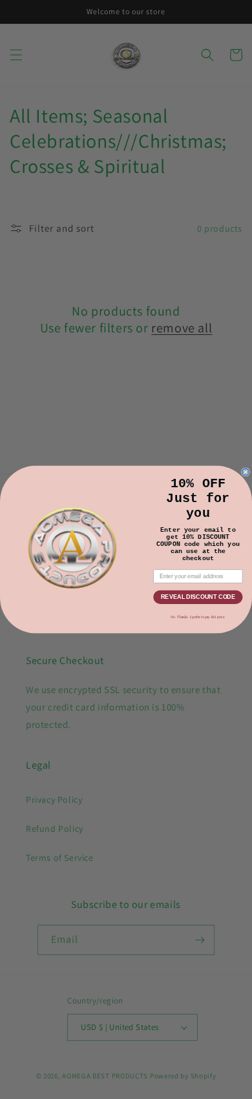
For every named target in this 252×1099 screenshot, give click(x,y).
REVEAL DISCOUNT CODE (198, 597)
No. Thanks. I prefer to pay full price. (198, 617)
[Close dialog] (245, 472)
